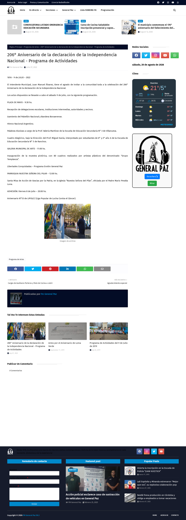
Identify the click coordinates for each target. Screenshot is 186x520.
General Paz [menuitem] (67, 10)
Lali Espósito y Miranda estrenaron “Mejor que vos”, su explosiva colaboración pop (157, 483)
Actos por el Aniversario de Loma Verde (64, 345)
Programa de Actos (31, 47)
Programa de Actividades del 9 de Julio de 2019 (109, 345)
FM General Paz (74, 502)
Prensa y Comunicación (39, 2)
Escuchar (151, 176)
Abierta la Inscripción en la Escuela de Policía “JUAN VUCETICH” (156, 470)
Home (155, 515)
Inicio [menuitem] (22, 10)
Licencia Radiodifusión (60, 2)
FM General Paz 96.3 (31, 515)
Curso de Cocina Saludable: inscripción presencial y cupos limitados (56, 26)
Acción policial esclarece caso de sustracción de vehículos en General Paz (92, 496)
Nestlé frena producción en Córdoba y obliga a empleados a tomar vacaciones (156, 497)
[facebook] (158, 2)
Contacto (175, 515)
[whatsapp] (177, 2)
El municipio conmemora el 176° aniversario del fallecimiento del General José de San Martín (115, 26)
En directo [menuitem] (34, 10)
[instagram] (168, 2)
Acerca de (11, 2)
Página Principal (15, 47)
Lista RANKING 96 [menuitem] (88, 10)
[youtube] (173, 2)
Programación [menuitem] (107, 10)
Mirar (152, 183)
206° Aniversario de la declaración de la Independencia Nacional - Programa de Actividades (26, 346)
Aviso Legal (22, 2)
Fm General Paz (16, 67)
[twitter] (163, 2)
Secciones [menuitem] (50, 10)
